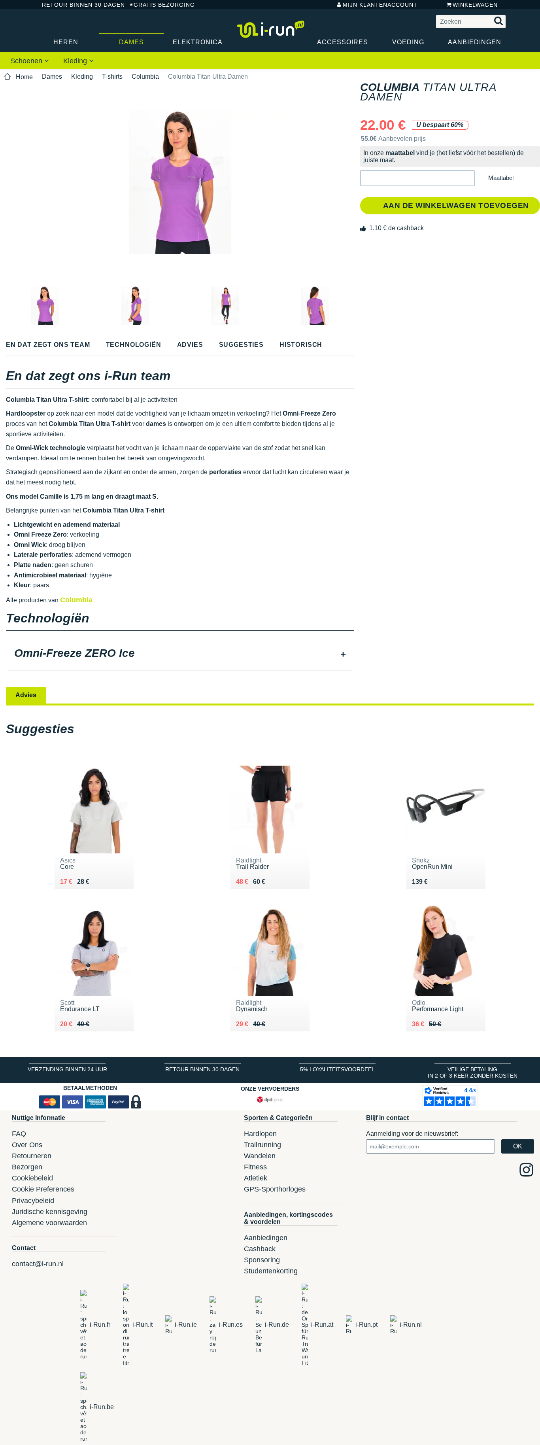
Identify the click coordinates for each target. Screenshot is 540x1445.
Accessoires (342, 42)
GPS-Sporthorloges (275, 1189)
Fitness (255, 1167)
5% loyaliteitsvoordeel (337, 1069)
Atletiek (255, 1178)
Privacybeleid (33, 1201)
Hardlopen (260, 1134)
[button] (417, 178)
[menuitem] (29, 60)
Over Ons (27, 1145)
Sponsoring (262, 1260)
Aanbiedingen (474, 42)
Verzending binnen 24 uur (67, 1069)
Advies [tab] (25, 695)
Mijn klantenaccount (380, 5)
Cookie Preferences (43, 1189)
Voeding (408, 42)
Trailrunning (262, 1145)
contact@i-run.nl (38, 1264)
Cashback (260, 1249)
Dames (131, 42)
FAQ (19, 1134)
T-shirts (112, 76)
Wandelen (260, 1156)
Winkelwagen (475, 5)
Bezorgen (27, 1167)
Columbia (145, 76)
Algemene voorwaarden (49, 1223)
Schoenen (27, 61)
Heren (65, 42)
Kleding (76, 61)
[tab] (180, 654)
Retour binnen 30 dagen (80, 5)
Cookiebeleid (32, 1178)
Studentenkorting (271, 1271)
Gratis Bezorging (164, 5)
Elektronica (198, 42)
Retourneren (31, 1156)
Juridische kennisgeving (49, 1212)
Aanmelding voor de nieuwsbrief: (412, 1133)
